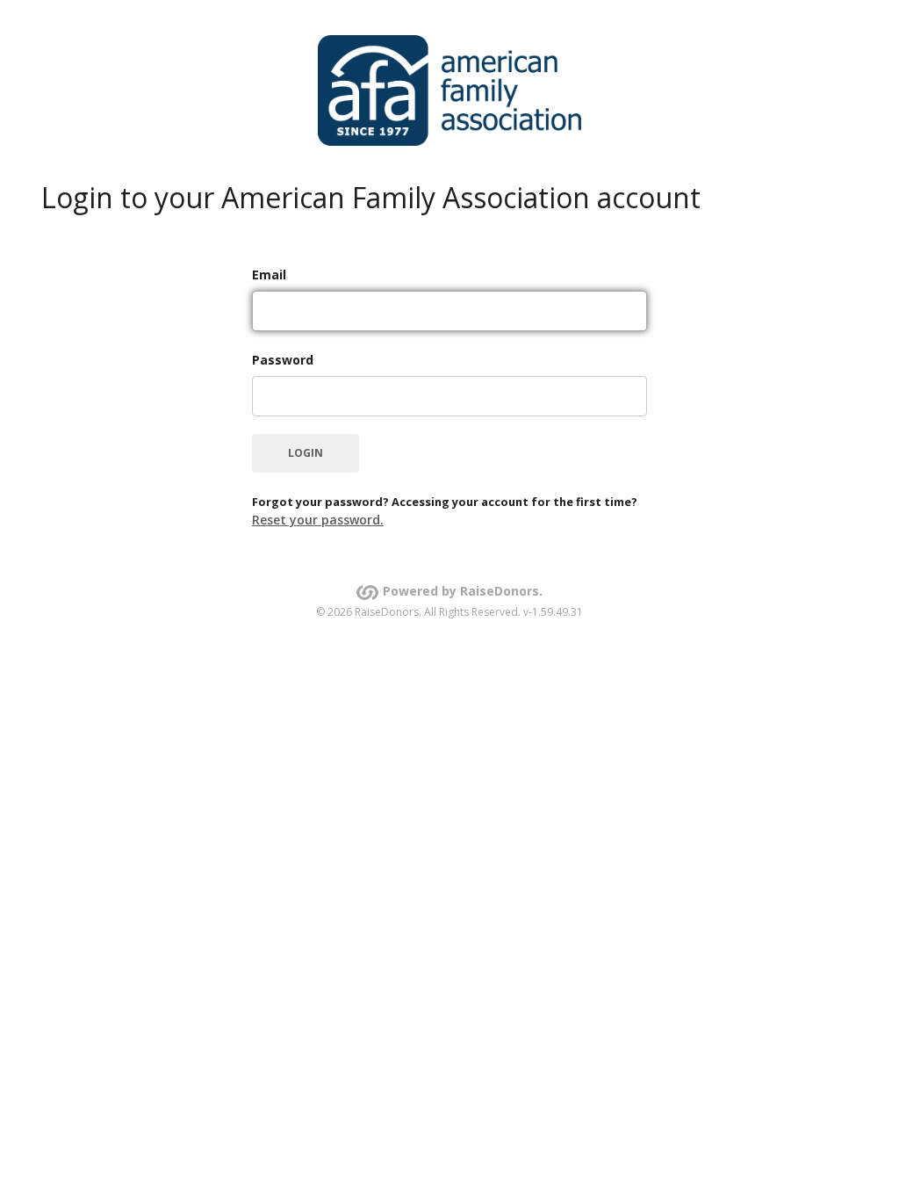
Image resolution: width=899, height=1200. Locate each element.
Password (282, 359)
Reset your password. (318, 519)
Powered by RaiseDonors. (463, 590)
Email (269, 274)
